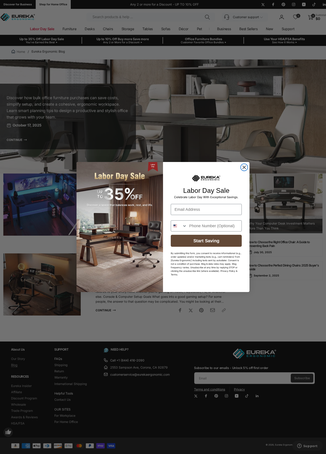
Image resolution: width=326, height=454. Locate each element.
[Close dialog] (244, 167)
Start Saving (206, 240)
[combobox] (179, 226)
